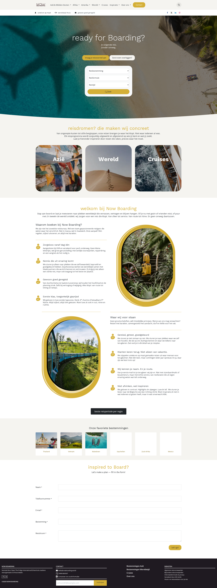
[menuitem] (60, 5)
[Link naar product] (46, 440)
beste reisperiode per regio (108, 411)
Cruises (130, 573)
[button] (178, 4)
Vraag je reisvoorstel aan (95, 58)
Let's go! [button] (175, 547)
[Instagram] (179, 12)
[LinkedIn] (175, 12)
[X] (171, 12)
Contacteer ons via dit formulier (68, 577)
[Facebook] (167, 12)
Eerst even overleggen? (122, 58)
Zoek (109, 91)
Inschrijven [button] (100, 582)
